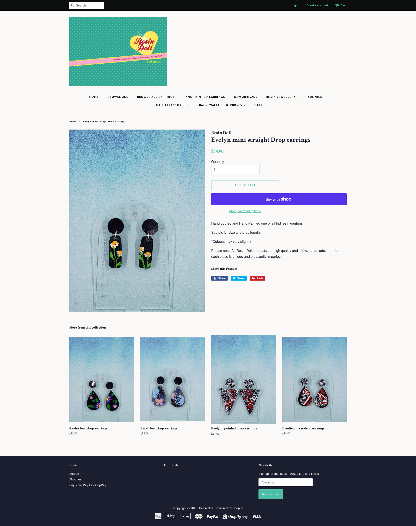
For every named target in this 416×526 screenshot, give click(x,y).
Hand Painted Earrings (204, 97)
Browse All (118, 97)
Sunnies (315, 97)
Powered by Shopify (229, 508)
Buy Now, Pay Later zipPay (87, 485)
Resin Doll (206, 508)
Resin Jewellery (281, 97)
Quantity (217, 161)
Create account (317, 5)
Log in (295, 5)
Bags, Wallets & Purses (221, 105)
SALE (259, 105)
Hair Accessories (172, 105)
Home (94, 97)
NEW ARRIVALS (246, 97)
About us (75, 479)
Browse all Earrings (156, 97)
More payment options (245, 211)
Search (74, 473)
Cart (344, 5)
